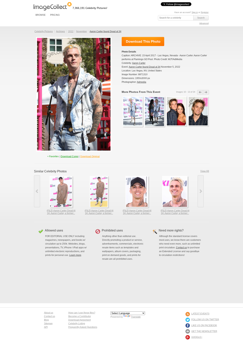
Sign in (195, 12)
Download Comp (69, 156)
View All (204, 171)
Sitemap (48, 323)
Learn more (75, 255)
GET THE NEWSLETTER (204, 331)
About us (48, 312)
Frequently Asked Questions (82, 327)
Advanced (204, 23)
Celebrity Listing (76, 323)
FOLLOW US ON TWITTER (205, 319)
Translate (136, 317)
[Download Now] (143, 41)
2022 (70, 31)
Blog (46, 320)
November (81, 31)
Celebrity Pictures (44, 31)
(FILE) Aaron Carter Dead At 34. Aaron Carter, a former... (61, 212)
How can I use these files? (81, 312)
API (46, 327)
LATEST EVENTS (200, 313)
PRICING (55, 15)
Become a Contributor (79, 316)
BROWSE (41, 15)
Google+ (196, 337)
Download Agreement (79, 320)
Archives (60, 31)
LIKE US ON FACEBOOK (204, 325)
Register (205, 12)
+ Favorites (53, 156)
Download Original (90, 156)
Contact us (181, 247)
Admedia (141, 82)
